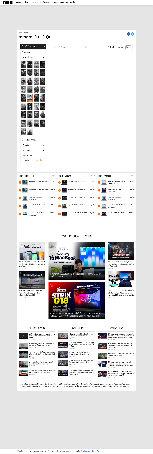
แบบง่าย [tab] (26, 160)
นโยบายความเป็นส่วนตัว (91, 451)
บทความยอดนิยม (60, 2)
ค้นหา (27, 2)
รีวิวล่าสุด (46, 2)
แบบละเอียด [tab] (39, 160)
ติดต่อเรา (73, 2)
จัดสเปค (18, 2)
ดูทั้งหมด (53, 176)
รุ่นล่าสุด (128, 47)
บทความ (36, 2)
